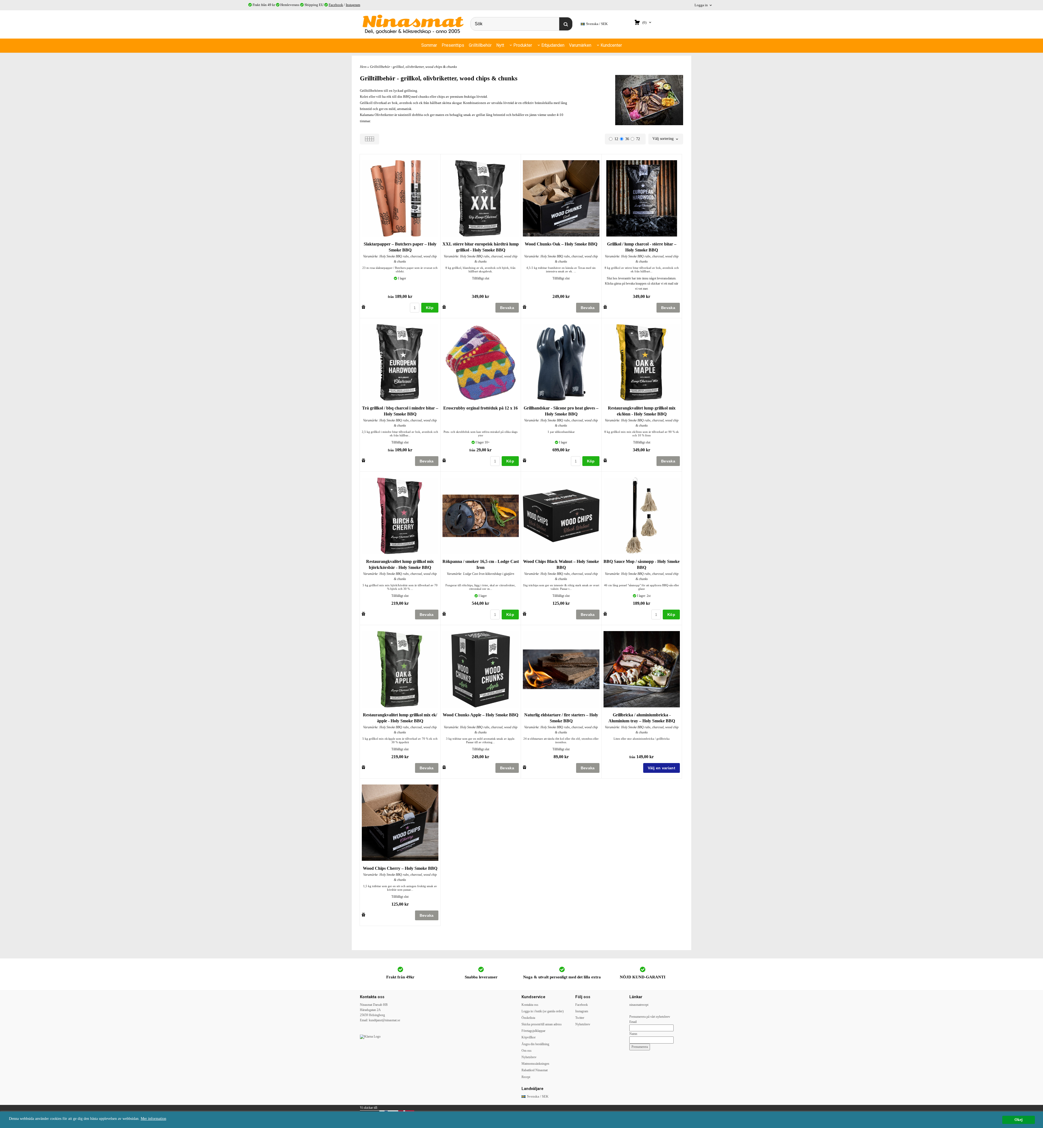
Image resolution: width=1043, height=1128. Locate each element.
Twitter (579, 1018)
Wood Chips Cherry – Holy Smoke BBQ (400, 868)
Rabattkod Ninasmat (535, 1070)
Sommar (429, 45)
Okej (1018, 1120)
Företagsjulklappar (533, 1031)
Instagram (353, 5)
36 (627, 139)
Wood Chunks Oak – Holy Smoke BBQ (561, 244)
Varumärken (580, 45)
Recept (526, 1077)
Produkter (522, 45)
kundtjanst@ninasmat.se (384, 1020)
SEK (597, 24)
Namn (633, 1034)
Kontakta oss (530, 1005)
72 (638, 139)
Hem (363, 67)
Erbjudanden (552, 45)
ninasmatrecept (638, 1005)
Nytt (500, 45)
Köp (430, 307)
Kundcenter (611, 45)
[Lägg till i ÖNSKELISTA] (363, 307)
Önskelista (528, 1018)
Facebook (336, 5)
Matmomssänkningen (535, 1064)
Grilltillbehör (480, 45)
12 (616, 139)
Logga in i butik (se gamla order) (543, 1011)
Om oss (527, 1051)
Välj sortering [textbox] (663, 139)
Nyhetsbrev (529, 1057)
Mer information (153, 1119)
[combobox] (665, 139)
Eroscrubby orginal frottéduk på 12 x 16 (480, 408)
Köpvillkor (529, 1037)
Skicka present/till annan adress (542, 1024)
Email (633, 1022)
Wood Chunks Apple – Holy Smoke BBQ (480, 715)
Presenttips (453, 45)
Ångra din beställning (535, 1044)
